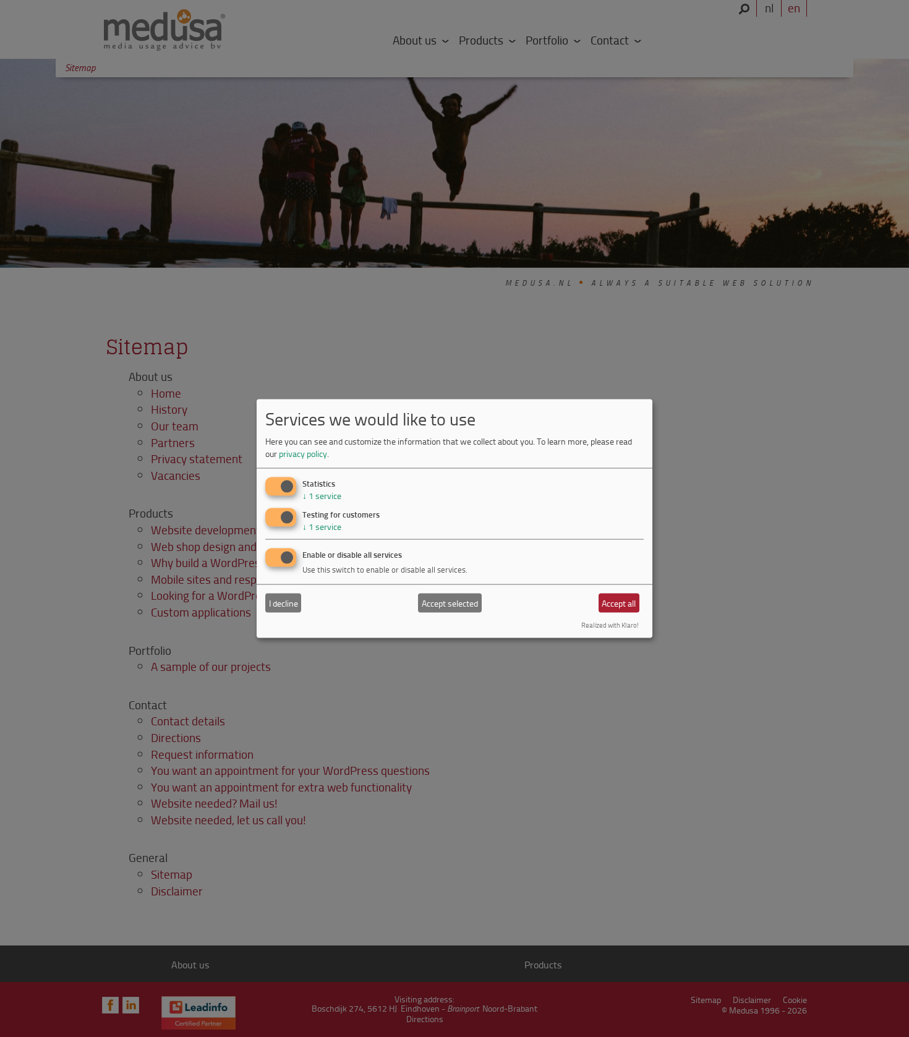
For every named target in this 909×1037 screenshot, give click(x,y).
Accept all (619, 602)
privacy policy (303, 453)
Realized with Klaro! (610, 624)
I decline (283, 602)
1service (321, 495)
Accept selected (450, 602)
